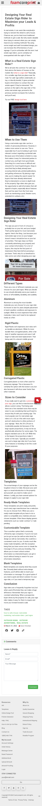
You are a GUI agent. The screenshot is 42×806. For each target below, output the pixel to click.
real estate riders (18, 615)
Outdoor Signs (11, 620)
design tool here (21, 100)
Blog (3, 728)
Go (21, 782)
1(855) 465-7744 (7, 735)
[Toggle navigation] (3, 3)
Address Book (6, 758)
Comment (33, 687)
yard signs (29, 615)
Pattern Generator (7, 717)
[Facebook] (4, 788)
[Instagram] (18, 788)
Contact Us (5, 732)
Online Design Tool (8, 713)
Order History (6, 747)
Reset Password (7, 754)
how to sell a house (11, 613)
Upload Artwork (7, 762)
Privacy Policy (22, 800)
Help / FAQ (5, 720)
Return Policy (27, 724)
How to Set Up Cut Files (9, 724)
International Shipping (30, 720)
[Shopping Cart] (39, 3)
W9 (3, 705)
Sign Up (25, 728)
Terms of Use (12, 800)
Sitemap (31, 800)
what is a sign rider (21, 73)
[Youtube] (14, 788)
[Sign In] (34, 3)
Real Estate (22, 623)
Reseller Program (28, 735)
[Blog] (23, 788)
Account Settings (7, 743)
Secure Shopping (28, 713)
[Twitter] (9, 788)
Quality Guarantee (28, 709)
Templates (5, 709)
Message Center (7, 750)
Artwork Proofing (7, 766)
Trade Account (27, 732)
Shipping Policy (28, 717)
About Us (26, 705)
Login (3, 769)
